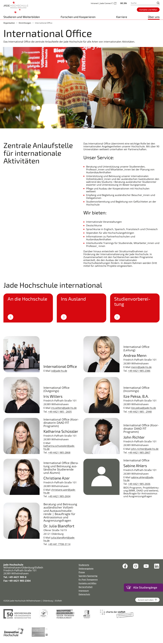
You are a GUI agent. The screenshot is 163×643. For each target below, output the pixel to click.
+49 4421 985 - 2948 (140, 411)
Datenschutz (84, 594)
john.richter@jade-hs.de (144, 448)
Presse (82, 572)
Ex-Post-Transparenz (88, 579)
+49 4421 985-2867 (139, 452)
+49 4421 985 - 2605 (60, 411)
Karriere (121, 17)
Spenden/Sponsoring (88, 576)
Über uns (154, 17)
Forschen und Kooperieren (78, 17)
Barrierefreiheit (85, 587)
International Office (43, 23)
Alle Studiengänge (145, 587)
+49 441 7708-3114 (59, 544)
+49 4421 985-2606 (139, 483)
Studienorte (84, 565)
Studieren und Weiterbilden (21, 17)
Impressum (84, 590)
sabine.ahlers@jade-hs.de (138, 479)
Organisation (9, 23)
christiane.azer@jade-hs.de (59, 491)
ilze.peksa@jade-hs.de (143, 407)
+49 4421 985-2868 (59, 452)
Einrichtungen (25, 23)
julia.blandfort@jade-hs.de (59, 539)
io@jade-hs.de (59, 370)
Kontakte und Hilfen (87, 583)
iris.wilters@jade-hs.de (64, 407)
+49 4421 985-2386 (139, 370)
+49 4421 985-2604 (59, 496)
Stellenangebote (86, 568)
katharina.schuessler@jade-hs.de (59, 447)
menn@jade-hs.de (141, 367)
